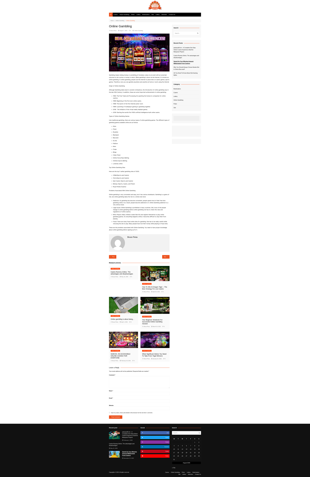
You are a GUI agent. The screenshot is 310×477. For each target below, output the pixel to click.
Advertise (164, 14)
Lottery (138, 14)
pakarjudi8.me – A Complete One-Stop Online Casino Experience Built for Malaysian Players (185, 49)
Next (165, 256)
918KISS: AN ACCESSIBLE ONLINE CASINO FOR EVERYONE (120, 356)
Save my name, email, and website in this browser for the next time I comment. (132, 412)
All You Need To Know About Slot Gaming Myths (186, 74)
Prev (113, 256)
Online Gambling (124, 14)
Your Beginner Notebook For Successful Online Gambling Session (152, 322)
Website (111, 405)
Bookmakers (146, 14)
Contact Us (172, 14)
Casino (116, 14)
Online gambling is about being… (122, 319)
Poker (133, 14)
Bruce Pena (113, 30)
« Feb (173, 467)
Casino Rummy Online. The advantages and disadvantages (186, 56)
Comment (112, 375)
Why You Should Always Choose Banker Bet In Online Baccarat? (186, 68)
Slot (152, 14)
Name (111, 390)
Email (111, 398)
